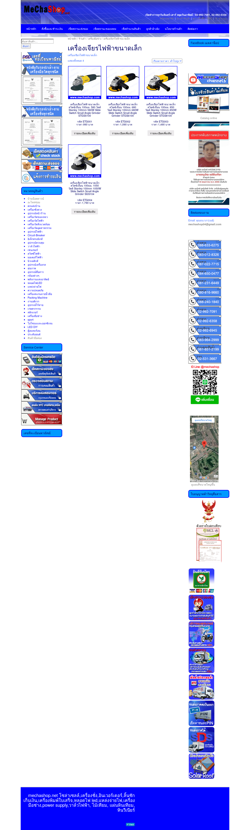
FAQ (209, 18)
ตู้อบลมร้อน (34, 330)
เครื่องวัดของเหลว (38, 217)
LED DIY (33, 327)
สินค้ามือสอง (35, 338)
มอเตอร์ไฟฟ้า (35, 257)
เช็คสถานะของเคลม (105, 28)
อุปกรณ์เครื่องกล (37, 264)
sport (30, 319)
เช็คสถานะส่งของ (78, 28)
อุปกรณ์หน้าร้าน (37, 213)
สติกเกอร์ (33, 312)
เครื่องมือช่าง (35, 316)
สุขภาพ (32, 268)
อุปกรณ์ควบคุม (36, 242)
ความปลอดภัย (35, 290)
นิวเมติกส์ (33, 261)
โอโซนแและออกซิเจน (40, 323)
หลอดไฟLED (35, 283)
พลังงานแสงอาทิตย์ (38, 279)
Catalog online (208, 118)
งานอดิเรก (33, 301)
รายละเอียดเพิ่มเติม (84, 133)
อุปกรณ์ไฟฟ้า (35, 231)
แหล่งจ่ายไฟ (34, 286)
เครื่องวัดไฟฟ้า (36, 220)
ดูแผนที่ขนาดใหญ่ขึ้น (201, 484)
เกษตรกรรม (34, 308)
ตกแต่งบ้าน (34, 206)
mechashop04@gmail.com (204, 224)
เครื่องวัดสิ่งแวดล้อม (39, 224)
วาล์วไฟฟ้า (34, 246)
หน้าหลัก (31, 28)
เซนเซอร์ (33, 250)
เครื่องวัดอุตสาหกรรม (39, 228)
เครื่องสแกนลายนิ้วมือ (40, 294)
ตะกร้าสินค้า (183, 18)
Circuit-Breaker (36, 235)
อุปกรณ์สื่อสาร (36, 272)
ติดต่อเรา (193, 28)
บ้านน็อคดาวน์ (36, 198)
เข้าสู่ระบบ (220, 18)
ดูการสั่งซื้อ (199, 18)
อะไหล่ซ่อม (34, 202)
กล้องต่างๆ (33, 275)
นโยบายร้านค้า (173, 28)
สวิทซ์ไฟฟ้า (34, 253)
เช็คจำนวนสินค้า (131, 28)
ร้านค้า (82, 38)
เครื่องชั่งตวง (35, 209)
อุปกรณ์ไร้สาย (35, 305)
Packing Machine (37, 297)
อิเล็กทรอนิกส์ (35, 239)
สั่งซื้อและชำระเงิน (52, 28)
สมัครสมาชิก (167, 18)
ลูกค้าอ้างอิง (152, 28)
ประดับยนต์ (34, 334)
